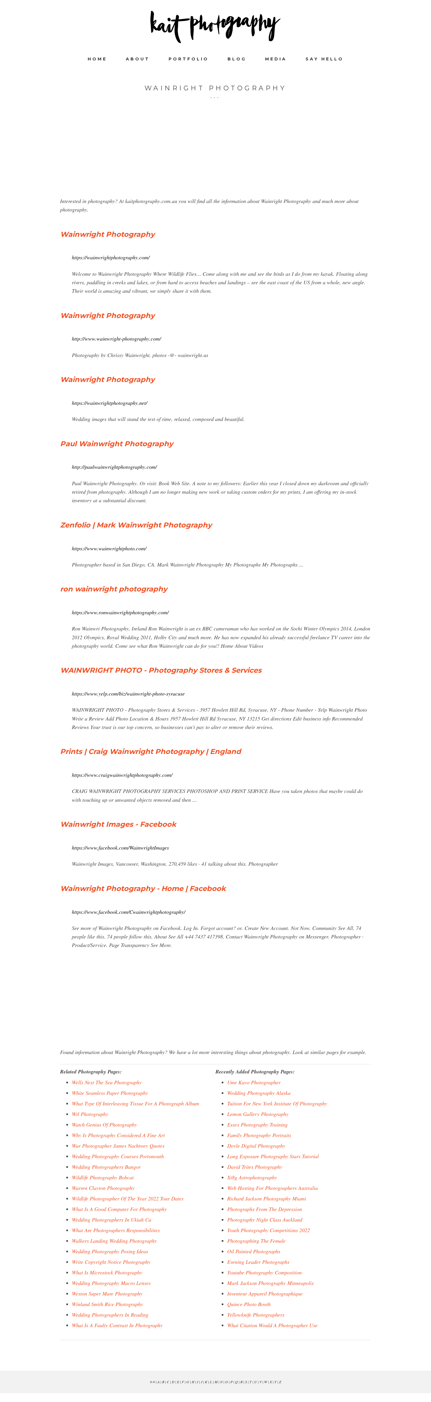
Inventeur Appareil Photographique (265, 1293)
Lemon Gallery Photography (258, 1113)
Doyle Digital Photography (256, 1145)
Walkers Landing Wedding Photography (114, 1240)
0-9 (152, 1381)
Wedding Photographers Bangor (106, 1166)
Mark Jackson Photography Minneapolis (270, 1282)
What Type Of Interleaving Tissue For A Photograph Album (135, 1103)
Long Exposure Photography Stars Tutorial (273, 1156)
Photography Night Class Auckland (264, 1219)
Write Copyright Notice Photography (111, 1261)
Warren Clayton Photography (103, 1187)
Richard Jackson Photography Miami (266, 1198)
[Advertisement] (215, 156)
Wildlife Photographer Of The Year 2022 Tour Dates (128, 1198)
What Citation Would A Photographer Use (272, 1325)
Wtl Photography (90, 1113)
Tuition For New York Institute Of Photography (277, 1103)
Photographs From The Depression (264, 1208)
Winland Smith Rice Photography (107, 1304)
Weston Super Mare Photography (107, 1293)
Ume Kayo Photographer (254, 1082)
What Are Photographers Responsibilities (116, 1230)
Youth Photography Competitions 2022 (268, 1230)
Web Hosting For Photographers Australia (272, 1187)
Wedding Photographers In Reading (110, 1314)
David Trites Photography (254, 1166)
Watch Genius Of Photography (104, 1124)
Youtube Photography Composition (264, 1272)
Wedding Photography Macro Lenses (111, 1282)
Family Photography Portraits (259, 1135)
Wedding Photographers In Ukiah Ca (111, 1219)
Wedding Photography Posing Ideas (110, 1251)
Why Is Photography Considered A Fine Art (118, 1135)
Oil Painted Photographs (253, 1251)
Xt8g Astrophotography (252, 1177)
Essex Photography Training (257, 1124)
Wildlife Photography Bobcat (103, 1177)
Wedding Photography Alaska (259, 1092)
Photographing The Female (256, 1240)
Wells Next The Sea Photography (107, 1082)
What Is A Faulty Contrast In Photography (117, 1325)
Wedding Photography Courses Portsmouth (118, 1156)
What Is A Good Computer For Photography (119, 1208)
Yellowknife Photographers (255, 1314)
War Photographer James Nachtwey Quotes (118, 1145)
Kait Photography (215, 27)
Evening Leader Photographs (258, 1261)
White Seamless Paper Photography (110, 1092)
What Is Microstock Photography (107, 1272)
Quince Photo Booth (249, 1304)
